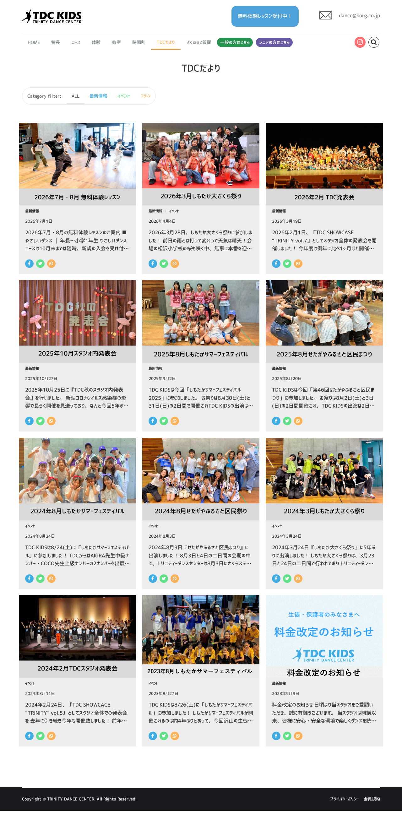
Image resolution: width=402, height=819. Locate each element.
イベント (174, 211)
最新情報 (32, 211)
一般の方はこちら (235, 42)
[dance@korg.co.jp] (347, 21)
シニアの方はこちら (274, 42)
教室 (116, 42)
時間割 (138, 42)
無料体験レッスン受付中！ (265, 16)
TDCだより (166, 42)
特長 (56, 42)
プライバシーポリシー (344, 799)
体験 (96, 42)
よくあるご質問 (199, 42)
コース (76, 42)
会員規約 (372, 799)
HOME (34, 42)
